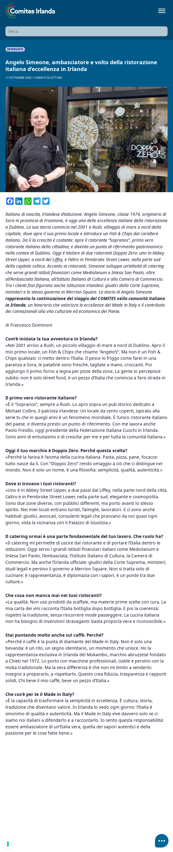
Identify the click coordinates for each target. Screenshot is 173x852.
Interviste (15, 49)
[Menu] (161, 11)
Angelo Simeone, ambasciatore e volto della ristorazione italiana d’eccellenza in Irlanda (81, 65)
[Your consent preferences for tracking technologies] (8, 844)
